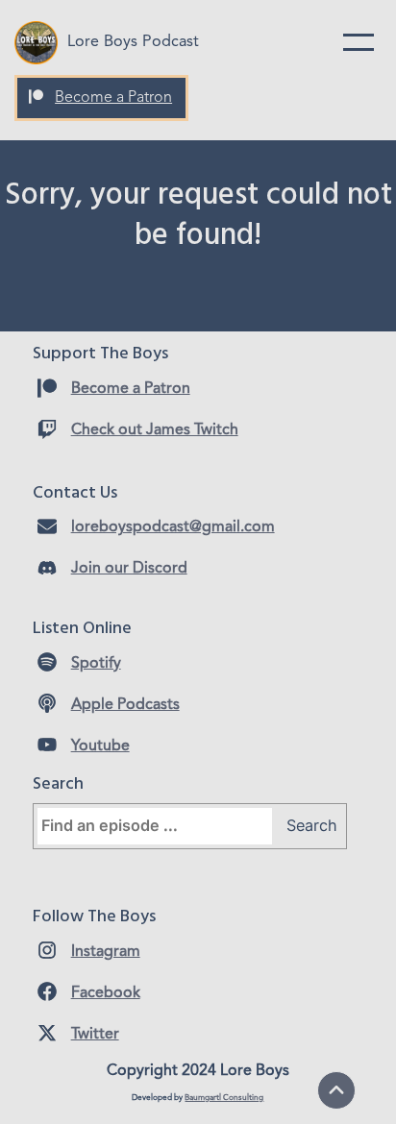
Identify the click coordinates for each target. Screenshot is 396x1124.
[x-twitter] (47, 1032)
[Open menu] (358, 42)
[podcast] (47, 703)
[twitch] (47, 429)
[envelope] (47, 526)
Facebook (105, 993)
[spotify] (47, 662)
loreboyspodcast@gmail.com (173, 527)
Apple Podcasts (125, 705)
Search (311, 825)
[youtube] (47, 744)
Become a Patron (113, 98)
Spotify (96, 664)
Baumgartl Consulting (224, 1098)
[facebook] (47, 991)
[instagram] (47, 950)
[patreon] (36, 97)
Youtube (100, 746)
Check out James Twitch (154, 430)
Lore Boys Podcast (133, 42)
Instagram (105, 952)
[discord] (47, 567)
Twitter (95, 1034)
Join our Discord (129, 568)
